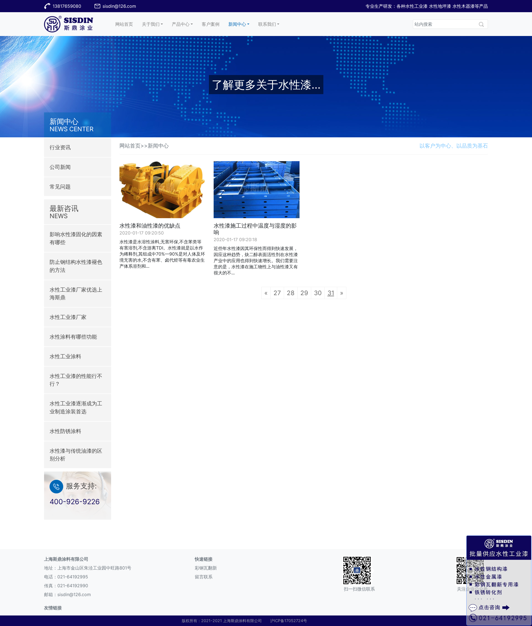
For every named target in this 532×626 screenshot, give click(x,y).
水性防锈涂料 (65, 431)
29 (304, 293)
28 (291, 293)
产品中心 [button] (181, 24)
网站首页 (126, 24)
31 (331, 293)
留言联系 (204, 576)
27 (277, 293)
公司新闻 (60, 167)
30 (318, 293)
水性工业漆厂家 (68, 317)
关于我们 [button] (151, 24)
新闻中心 (158, 145)
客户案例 (213, 24)
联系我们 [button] (267, 24)
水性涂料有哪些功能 (73, 336)
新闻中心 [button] (237, 24)
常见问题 (60, 186)
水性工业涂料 (65, 356)
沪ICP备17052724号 (288, 620)
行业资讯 (60, 147)
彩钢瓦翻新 (206, 568)
